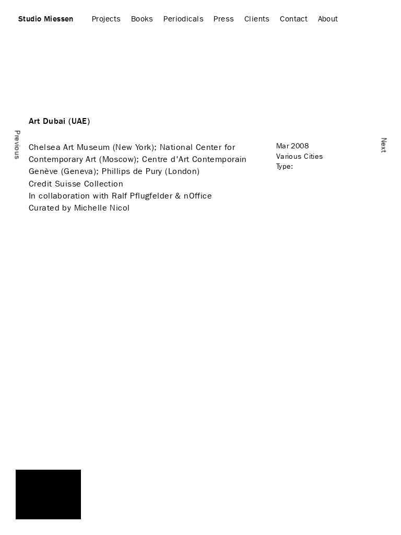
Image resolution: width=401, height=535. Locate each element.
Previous (17, 145)
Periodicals (183, 19)
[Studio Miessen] (48, 494)
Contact (294, 19)
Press (224, 19)
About (328, 19)
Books (142, 19)
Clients (257, 19)
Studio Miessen (46, 19)
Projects (106, 19)
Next (384, 145)
